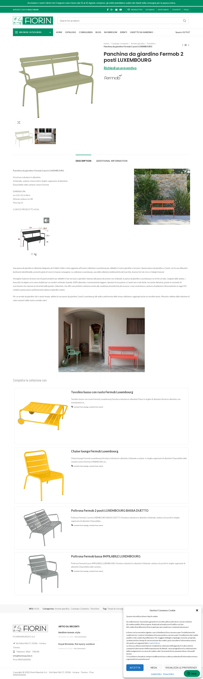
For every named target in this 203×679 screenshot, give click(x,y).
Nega (154, 667)
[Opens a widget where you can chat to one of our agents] (192, 674)
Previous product (182, 45)
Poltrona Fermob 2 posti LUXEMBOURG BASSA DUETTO (109, 510)
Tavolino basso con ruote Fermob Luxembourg (102, 392)
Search (184, 20)
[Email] (116, 10)
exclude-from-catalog (81, 407)
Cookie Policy (156, 674)
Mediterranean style (69, 632)
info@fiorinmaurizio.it (22, 655)
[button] (197, 610)
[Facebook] (108, 10)
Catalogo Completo (120, 43)
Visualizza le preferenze (181, 667)
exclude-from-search (96, 407)
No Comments (80, 637)
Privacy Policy (168, 674)
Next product (188, 45)
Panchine (151, 43)
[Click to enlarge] (19, 122)
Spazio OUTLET (183, 32)
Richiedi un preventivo (120, 68)
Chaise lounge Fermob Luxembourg (94, 451)
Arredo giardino (138, 43)
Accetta (135, 667)
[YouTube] (120, 10)
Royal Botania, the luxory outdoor (76, 644)
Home (106, 43)
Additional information (111, 161)
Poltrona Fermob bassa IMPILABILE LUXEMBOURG (105, 556)
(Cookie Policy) (154, 643)
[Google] (112, 10)
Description (83, 161)
